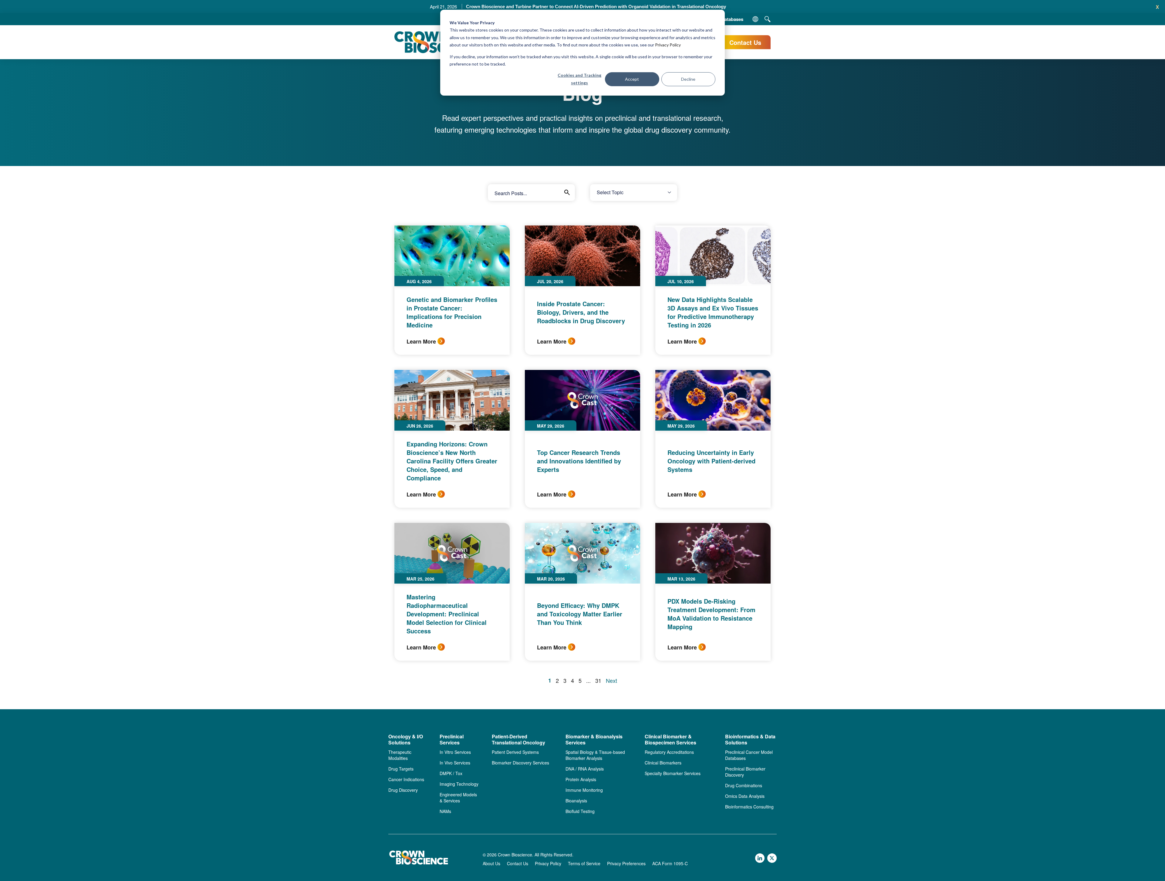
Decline (688, 79)
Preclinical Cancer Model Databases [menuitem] (749, 755)
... (588, 680)
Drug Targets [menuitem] (401, 769)
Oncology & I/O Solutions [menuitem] (405, 740)
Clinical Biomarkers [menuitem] (663, 763)
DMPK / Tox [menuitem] (451, 773)
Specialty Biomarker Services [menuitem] (673, 773)
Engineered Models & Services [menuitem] (458, 797)
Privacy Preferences (626, 863)
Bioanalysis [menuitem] (576, 801)
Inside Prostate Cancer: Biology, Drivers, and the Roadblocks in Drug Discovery (581, 312)
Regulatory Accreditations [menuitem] (669, 752)
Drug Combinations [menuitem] (743, 785)
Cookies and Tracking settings (579, 79)
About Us (491, 863)
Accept (632, 79)
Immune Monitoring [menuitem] (584, 790)
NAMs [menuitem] (445, 811)
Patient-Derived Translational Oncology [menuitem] (518, 740)
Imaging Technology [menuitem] (459, 784)
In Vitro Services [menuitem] (455, 752)
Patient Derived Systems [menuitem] (515, 752)
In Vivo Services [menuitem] (455, 763)
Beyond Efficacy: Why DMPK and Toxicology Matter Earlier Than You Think (579, 614)
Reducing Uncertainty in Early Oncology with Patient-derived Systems (711, 461)
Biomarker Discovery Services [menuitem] (520, 763)
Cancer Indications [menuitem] (406, 779)
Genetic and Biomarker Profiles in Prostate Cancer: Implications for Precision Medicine (452, 312)
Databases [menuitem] (732, 19)
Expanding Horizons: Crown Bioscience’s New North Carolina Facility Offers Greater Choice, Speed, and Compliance (452, 461)
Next (611, 680)
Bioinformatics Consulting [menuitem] (749, 807)
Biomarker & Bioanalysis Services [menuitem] (594, 740)
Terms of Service (584, 863)
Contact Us (745, 42)
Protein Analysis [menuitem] (581, 779)
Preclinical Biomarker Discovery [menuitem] (745, 772)
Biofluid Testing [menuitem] (580, 811)
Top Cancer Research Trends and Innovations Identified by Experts (579, 461)
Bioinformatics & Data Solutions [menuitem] (750, 740)
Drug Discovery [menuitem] (403, 790)
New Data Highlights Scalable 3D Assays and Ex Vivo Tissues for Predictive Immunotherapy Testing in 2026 (712, 312)
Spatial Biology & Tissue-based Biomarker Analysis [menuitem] (595, 755)
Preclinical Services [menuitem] (452, 740)
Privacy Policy (668, 44)
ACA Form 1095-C (670, 863)
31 (598, 680)
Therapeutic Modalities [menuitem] (399, 755)
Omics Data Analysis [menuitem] (745, 796)
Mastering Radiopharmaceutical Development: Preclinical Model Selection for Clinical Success (447, 614)
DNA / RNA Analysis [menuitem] (585, 769)
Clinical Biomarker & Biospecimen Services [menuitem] (670, 740)
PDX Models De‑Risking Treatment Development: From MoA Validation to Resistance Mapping (711, 614)
